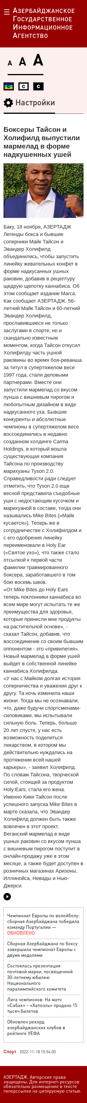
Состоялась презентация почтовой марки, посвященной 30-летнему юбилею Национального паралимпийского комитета (40, 978)
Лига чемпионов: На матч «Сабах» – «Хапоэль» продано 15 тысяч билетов (42, 1006)
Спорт (9, 1052)
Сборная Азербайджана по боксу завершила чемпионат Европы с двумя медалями (42, 950)
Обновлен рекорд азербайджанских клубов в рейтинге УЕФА (36, 1028)
